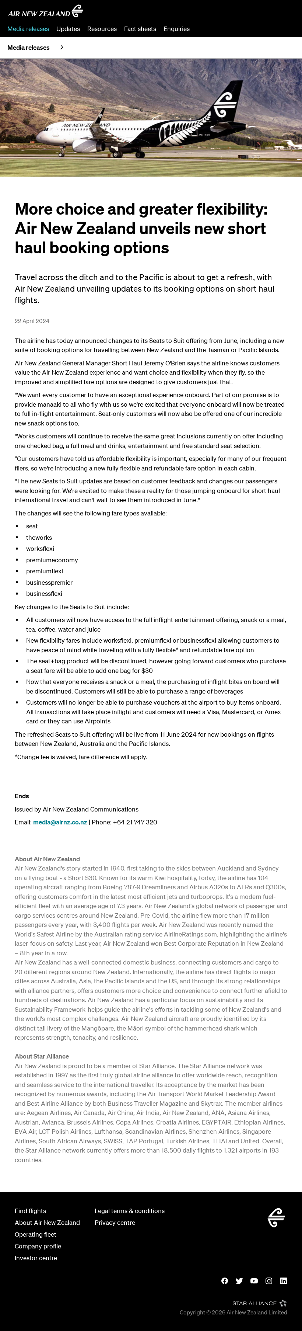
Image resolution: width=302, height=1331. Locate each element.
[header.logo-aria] (45, 11)
